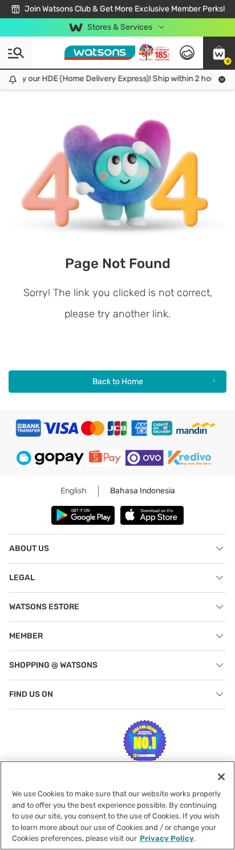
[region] (117, 805)
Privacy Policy (167, 838)
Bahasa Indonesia (142, 491)
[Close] (221, 776)
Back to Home (117, 381)
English (73, 491)
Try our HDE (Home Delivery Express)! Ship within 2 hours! (116, 78)
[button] (219, 53)
